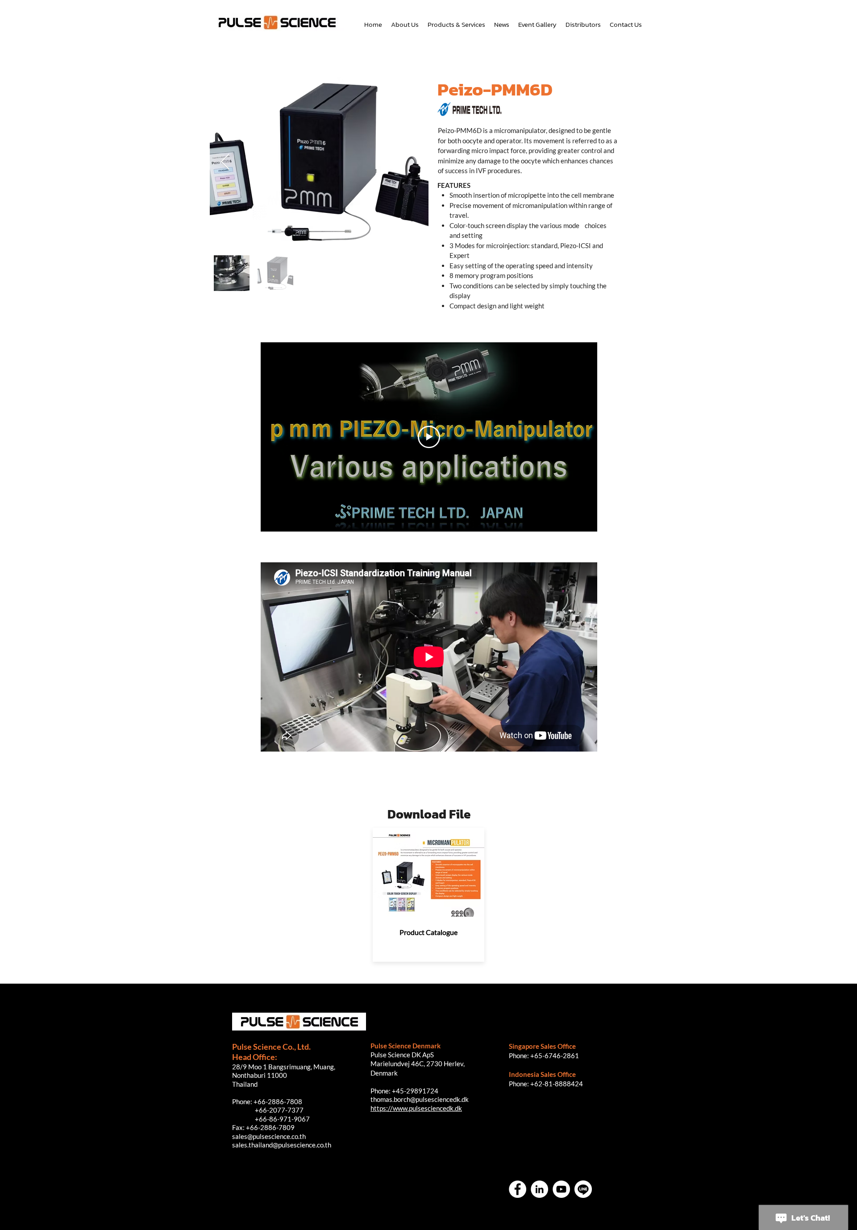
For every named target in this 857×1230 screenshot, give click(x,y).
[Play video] (429, 437)
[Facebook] (517, 1189)
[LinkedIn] (539, 1189)
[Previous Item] (225, 162)
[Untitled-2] (583, 1189)
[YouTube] (561, 1189)
